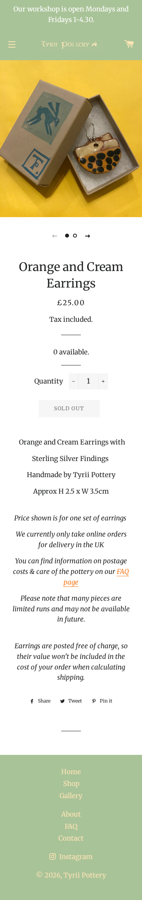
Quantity (48, 381)
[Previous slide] (54, 235)
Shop (71, 783)
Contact (71, 838)
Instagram (75, 856)
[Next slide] (87, 235)
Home (71, 771)
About (71, 814)
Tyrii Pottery (85, 875)
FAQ (71, 826)
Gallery (71, 795)
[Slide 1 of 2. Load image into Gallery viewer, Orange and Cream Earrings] (67, 236)
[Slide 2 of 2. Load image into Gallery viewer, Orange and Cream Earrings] (75, 236)
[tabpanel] (71, 137)
